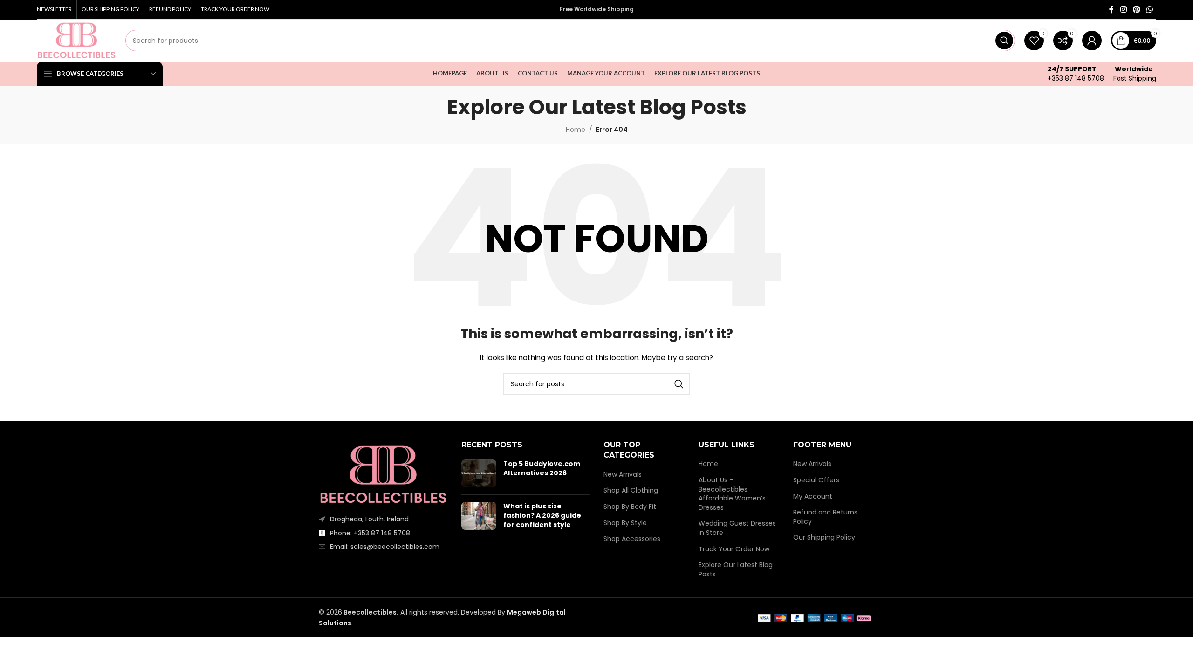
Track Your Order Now (734, 549)
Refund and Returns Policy (825, 517)
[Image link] (383, 474)
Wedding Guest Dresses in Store (737, 528)
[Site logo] (76, 40)
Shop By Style (625, 523)
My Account (812, 496)
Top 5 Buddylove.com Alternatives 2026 (541, 468)
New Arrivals (622, 474)
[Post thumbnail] (478, 473)
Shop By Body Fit (629, 506)
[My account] (1091, 40)
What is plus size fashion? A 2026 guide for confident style (542, 515)
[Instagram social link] (1123, 9)
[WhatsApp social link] (1150, 9)
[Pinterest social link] (1136, 9)
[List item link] (383, 533)
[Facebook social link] (1111, 9)
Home (708, 463)
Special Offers (816, 480)
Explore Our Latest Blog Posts (736, 570)
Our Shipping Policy (824, 537)
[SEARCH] (1004, 40)
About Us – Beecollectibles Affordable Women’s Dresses (732, 494)
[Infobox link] (1076, 73)
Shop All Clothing (630, 490)
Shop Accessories (631, 538)
